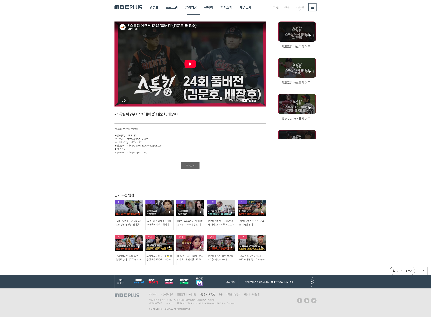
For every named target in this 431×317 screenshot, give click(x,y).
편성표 (154, 7)
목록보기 (190, 165)
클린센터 (181, 294)
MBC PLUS (128, 7)
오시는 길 (255, 294)
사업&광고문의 (167, 294)
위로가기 (423, 271)
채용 (246, 294)
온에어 (208, 7)
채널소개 (245, 7)
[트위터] (314, 300)
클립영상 (191, 7)
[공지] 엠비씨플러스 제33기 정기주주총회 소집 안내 (268, 281)
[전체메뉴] (312, 7)
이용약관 (192, 294)
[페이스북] (299, 300)
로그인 (276, 7)
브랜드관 (299, 7)
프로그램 (172, 7)
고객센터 (287, 7)
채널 (121, 281)
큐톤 (221, 294)
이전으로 (312, 277)
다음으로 (312, 286)
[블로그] (306, 300)
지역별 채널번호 (233, 294)
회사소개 (226, 7)
